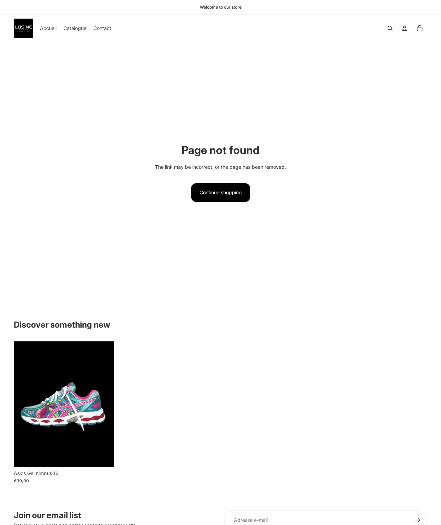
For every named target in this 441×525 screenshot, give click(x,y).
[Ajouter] (103, 456)
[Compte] (404, 28)
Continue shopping (220, 192)
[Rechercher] (390, 28)
